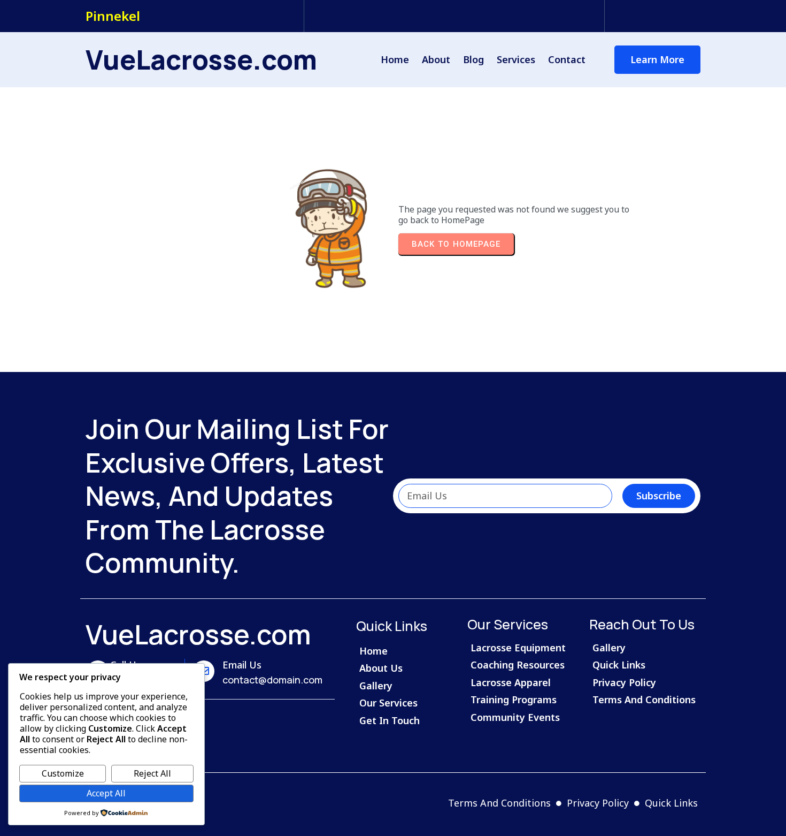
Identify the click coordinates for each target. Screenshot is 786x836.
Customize (63, 773)
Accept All (106, 793)
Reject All (152, 773)
